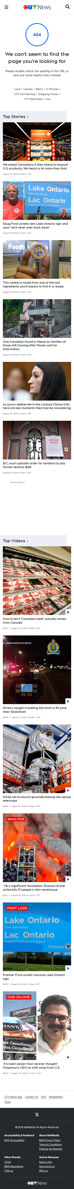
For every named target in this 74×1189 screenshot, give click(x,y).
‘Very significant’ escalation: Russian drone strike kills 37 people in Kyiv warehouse (34, 887)
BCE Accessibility (14, 1140)
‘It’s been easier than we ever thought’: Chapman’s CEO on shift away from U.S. (31, 1065)
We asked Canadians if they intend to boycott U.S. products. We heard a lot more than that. (35, 166)
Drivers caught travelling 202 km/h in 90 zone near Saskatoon (34, 709)
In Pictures (52, 89)
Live (47, 98)
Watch (39, 89)
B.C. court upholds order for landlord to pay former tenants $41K (34, 465)
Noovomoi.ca (47, 1166)
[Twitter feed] (37, 1114)
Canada (28, 89)
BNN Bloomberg (13, 1166)
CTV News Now (33, 98)
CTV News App (13, 1096)
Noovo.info (45, 1162)
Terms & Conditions (50, 1144)
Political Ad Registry (51, 1148)
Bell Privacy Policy (50, 1140)
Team (7, 1101)
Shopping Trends (48, 94)
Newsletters (56, 1096)
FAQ (43, 1096)
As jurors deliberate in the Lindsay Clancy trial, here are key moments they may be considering (37, 406)
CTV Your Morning (24, 94)
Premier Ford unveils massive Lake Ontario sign (34, 977)
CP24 (7, 1162)
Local (17, 89)
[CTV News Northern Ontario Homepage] (37, 7)
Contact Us (31, 1096)
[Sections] (6, 7)
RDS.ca (43, 1170)
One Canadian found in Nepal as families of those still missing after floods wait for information (34, 345)
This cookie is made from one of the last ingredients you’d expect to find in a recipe (33, 284)
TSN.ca (8, 1170)
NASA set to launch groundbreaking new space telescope (37, 799)
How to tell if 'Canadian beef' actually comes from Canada (34, 620)
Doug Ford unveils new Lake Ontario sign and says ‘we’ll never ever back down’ (35, 225)
